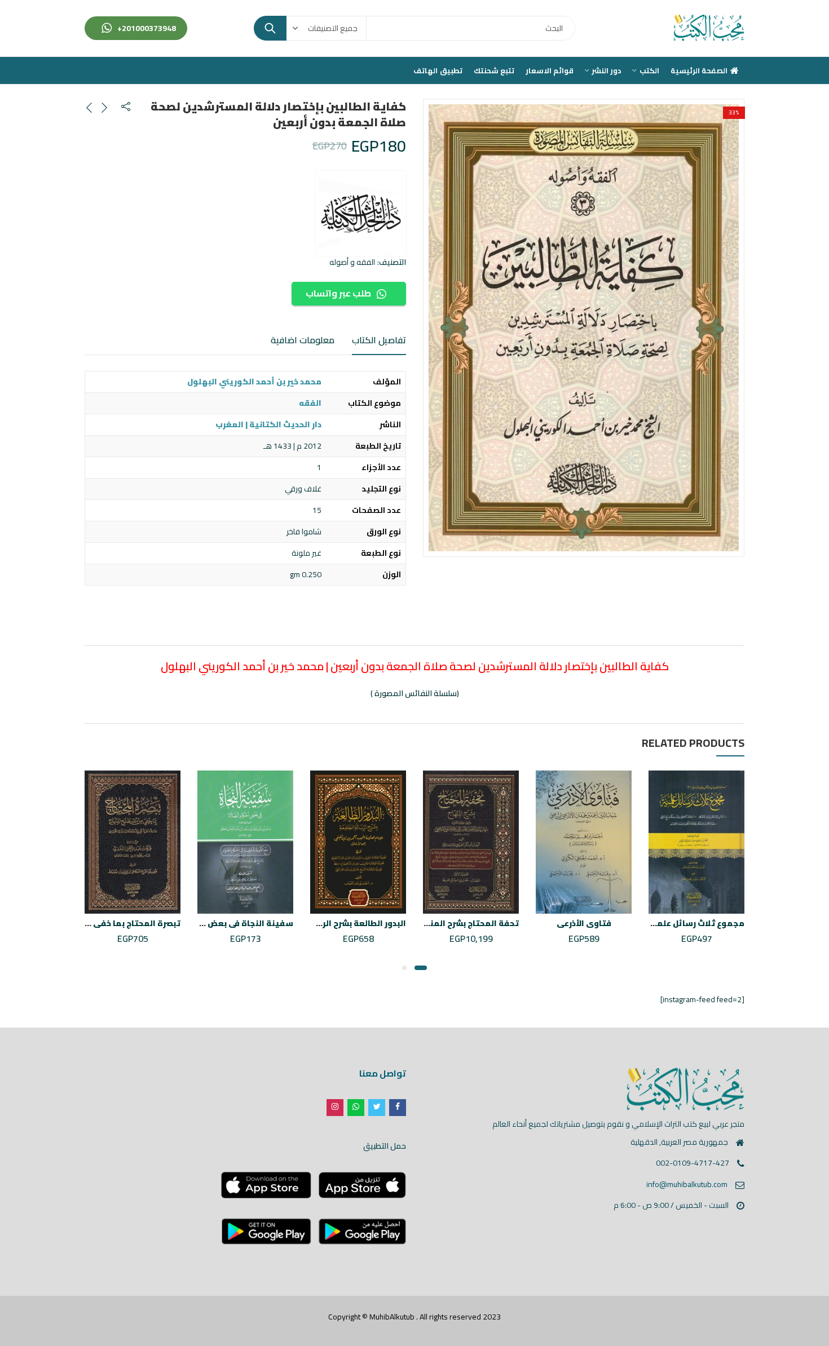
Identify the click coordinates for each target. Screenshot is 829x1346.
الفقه (310, 403)
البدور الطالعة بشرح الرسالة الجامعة (338, 923)
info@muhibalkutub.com (686, 1184)
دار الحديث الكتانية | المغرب (268, 424)
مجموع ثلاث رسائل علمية (695, 923)
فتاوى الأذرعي (584, 923)
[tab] (379, 340)
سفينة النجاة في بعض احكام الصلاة (225, 923)
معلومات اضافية (302, 339)
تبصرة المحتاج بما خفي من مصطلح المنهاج (99, 923)
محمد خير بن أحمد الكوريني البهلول (254, 381)
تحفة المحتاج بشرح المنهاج (467, 923)
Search (270, 28)
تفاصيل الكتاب (379, 339)
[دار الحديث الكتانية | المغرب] (361, 213)
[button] (421, 968)
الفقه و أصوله (352, 262)
